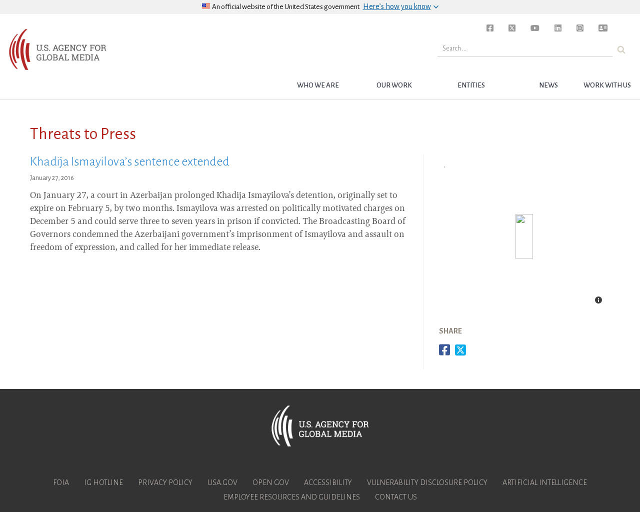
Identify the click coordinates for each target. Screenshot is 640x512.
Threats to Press (83, 134)
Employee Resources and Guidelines (292, 497)
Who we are (318, 85)
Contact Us (396, 497)
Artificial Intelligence (544, 482)
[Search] (621, 50)
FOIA (61, 482)
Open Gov (270, 482)
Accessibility (328, 482)
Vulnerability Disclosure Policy (427, 482)
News (548, 85)
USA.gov (223, 482)
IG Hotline (103, 482)
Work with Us (607, 85)
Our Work (394, 85)
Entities (471, 85)
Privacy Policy (165, 482)
